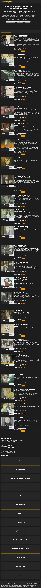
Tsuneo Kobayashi (22, 48)
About (6, 583)
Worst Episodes (16, 31)
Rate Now (11, 45)
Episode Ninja (37, 583)
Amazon (23, 51)
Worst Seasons (35, 31)
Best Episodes (6, 31)
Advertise (10, 583)
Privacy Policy (15, 583)
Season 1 (16, 158)
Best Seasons (25, 31)
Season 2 (16, 36)
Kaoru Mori (19, 49)
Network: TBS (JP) (20, 21)
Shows (2, 583)
